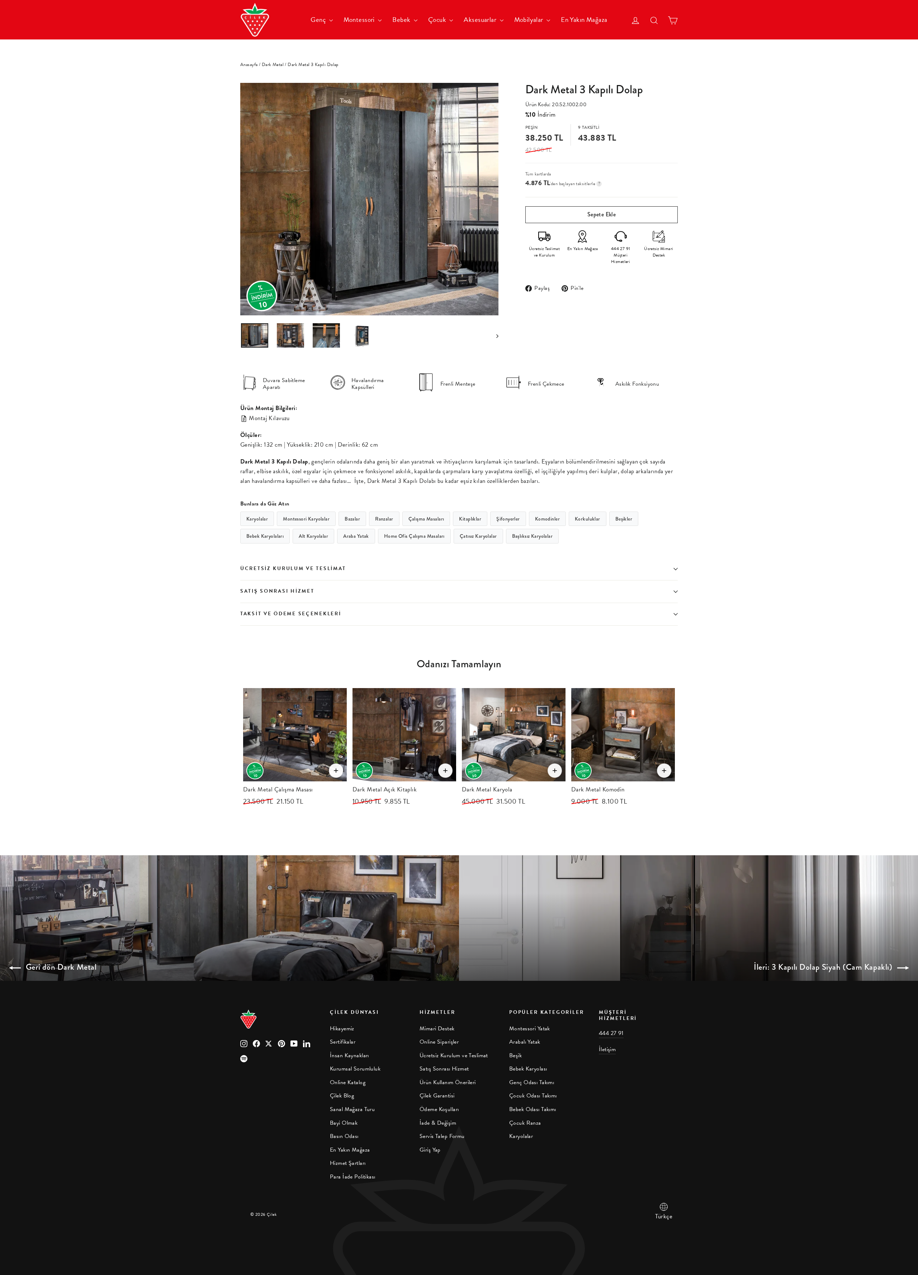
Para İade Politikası (352, 1176)
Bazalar (352, 518)
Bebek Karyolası (528, 1068)
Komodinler (547, 518)
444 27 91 (611, 1033)
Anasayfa (248, 64)
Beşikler (623, 518)
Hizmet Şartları (347, 1163)
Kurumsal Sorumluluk (355, 1068)
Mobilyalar (529, 19)
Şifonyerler (508, 518)
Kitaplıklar (470, 518)
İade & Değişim (438, 1123)
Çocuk (438, 19)
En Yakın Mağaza (584, 19)
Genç (319, 19)
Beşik (515, 1055)
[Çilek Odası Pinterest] (281, 1043)
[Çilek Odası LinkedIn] (306, 1043)
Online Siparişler (439, 1042)
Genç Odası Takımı (531, 1082)
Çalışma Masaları (426, 518)
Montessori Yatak (529, 1028)
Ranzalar (384, 518)
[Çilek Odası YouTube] (294, 1043)
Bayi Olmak (344, 1123)
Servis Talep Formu (442, 1136)
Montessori (360, 19)
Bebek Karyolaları (265, 536)
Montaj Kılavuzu (268, 418)
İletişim (607, 1049)
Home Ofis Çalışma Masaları (414, 536)
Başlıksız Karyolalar (532, 536)
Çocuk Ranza (525, 1123)
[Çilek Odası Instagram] (243, 1043)
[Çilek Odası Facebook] (256, 1043)
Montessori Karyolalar (306, 518)
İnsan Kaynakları (349, 1055)
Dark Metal (273, 64)
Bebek (402, 19)
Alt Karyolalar (313, 536)
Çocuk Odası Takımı (533, 1095)
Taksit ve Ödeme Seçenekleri (290, 613)
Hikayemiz (342, 1028)
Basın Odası (344, 1136)
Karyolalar (257, 518)
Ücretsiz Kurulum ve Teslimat (293, 568)
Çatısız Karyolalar (478, 536)
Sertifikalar (342, 1042)
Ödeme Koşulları (439, 1109)
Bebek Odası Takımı (532, 1109)
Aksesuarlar (481, 19)
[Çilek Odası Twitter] (269, 1043)
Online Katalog (347, 1082)
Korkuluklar (587, 518)
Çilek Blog (342, 1095)
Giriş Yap (430, 1149)
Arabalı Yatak (524, 1042)
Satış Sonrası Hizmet (277, 591)
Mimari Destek (437, 1028)
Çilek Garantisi (437, 1095)
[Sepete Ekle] (336, 770)
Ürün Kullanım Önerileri (448, 1082)
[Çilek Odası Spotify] (243, 1058)
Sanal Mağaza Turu (352, 1109)
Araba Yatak (356, 536)
